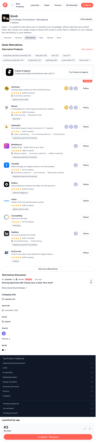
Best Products (20, 5)
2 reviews (29, 205)
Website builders (20, 153)
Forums (58, 5)
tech (55, 55)
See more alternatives (48, 269)
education (41, 55)
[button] (59, 37)
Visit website (86, 19)
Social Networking (21, 241)
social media (68, 60)
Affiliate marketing (56, 153)
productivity (34, 60)
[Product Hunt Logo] (5, 5)
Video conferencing (21, 134)
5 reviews (29, 257)
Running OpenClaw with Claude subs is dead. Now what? (27, 283)
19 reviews (30, 93)
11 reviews (30, 238)
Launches (34, 5)
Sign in (88, 5)
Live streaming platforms (41, 134)
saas (66, 55)
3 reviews (29, 170)
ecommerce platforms (13, 60)
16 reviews (30, 112)
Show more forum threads (13, 288)
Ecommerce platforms (22, 96)
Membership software (56, 173)
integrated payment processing (17, 55)
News (46, 5)
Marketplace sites (35, 115)
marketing (51, 60)
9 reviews (29, 151)
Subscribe (73, 5)
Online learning (19, 115)
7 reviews (29, 131)
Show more (83, 60)
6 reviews (29, 189)
